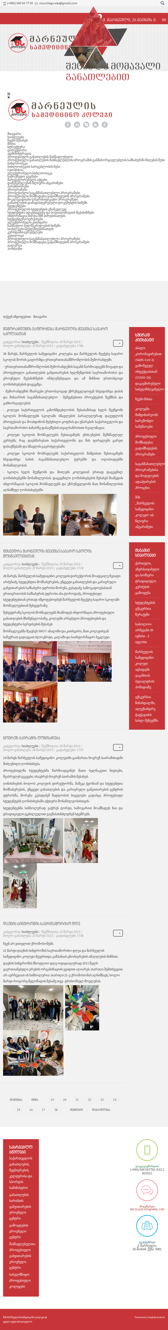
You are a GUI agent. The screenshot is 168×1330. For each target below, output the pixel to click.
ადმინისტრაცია (19, 153)
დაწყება (16, 1100)
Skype (86, 124)
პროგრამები (17, 189)
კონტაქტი (14, 248)
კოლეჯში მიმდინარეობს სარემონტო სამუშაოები (146, 418)
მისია (11, 143)
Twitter (95, 124)
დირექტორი (17, 150)
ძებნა (162, 3)
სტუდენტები (16, 206)
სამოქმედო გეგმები (22, 176)
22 (89, 1100)
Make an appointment (147, 1150)
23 (102, 1100)
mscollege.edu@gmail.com (58, 3)
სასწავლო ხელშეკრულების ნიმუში (33, 225)
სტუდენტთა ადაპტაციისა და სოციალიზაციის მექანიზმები (50, 212)
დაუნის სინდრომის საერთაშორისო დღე (41, 924)
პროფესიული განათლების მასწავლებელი (40, 157)
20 (64, 1100)
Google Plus (104, 124)
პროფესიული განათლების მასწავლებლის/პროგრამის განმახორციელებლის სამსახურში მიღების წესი (86, 160)
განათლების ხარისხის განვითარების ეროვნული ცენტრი (20, 1206)
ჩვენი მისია (143, 399)
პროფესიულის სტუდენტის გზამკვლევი (37, 209)
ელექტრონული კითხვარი (27, 222)
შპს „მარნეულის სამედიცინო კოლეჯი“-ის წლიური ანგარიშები (144, 512)
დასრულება (101, 1110)
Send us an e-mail (147, 1190)
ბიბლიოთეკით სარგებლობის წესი (33, 166)
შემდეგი (76, 1110)
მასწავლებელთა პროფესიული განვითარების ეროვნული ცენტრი (22, 1256)
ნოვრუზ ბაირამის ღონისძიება (31, 738)
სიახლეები (15, 137)
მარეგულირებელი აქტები (27, 180)
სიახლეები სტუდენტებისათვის (30, 229)
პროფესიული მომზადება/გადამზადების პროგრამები (48, 196)
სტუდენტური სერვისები (25, 219)
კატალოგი (15, 235)
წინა (35, 1100)
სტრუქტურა (16, 147)
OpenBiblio (15, 170)
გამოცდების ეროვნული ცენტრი (18, 1231)
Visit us (147, 1226)
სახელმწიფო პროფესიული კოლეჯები (20, 1280)
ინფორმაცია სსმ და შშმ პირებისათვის (36, 216)
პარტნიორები (18, 186)
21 (77, 1100)
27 (43, 1110)
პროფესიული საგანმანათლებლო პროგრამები (43, 193)
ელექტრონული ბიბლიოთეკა (29, 173)
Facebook (68, 124)
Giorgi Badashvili (156, 1317)
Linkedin (77, 124)
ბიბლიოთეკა (17, 163)
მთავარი (14, 134)
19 (52, 1100)
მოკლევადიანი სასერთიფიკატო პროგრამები (42, 199)
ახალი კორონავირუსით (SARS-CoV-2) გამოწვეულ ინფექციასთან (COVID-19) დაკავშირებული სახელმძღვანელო (147, 368)
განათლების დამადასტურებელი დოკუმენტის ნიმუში (47, 203)
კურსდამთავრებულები (25, 232)
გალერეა (14, 245)
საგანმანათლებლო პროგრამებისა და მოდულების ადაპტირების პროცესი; (147, 475)
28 (56, 1110)
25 (18, 1110)
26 (31, 1110)
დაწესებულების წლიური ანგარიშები (35, 183)
